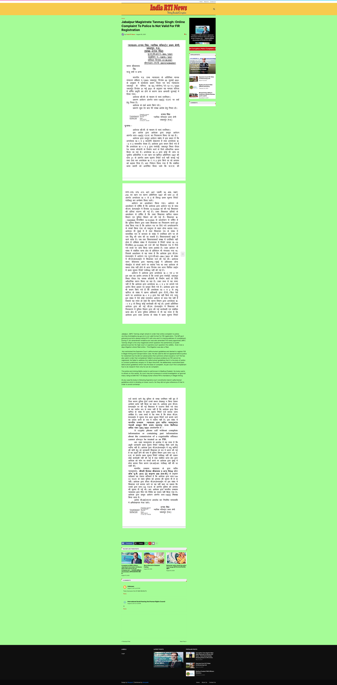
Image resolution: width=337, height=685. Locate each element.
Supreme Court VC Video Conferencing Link (206, 77)
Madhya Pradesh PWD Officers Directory (205, 85)
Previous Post (126, 641)
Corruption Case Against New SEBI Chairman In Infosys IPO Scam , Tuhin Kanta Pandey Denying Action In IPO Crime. (204, 655)
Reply (125, 593)
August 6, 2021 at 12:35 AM (134, 603)
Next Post (183, 641)
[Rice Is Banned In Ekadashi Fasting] (154, 558)
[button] (214, 9)
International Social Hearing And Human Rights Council (146, 601)
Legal (123, 653)
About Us (206, 1)
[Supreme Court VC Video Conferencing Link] (193, 79)
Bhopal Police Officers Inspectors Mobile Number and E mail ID (207, 94)
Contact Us (213, 1)
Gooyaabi (145, 682)
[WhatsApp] (146, 543)
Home (201, 1)
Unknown (131, 586)
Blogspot (130, 682)
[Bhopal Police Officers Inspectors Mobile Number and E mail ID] (193, 95)
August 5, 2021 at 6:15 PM (134, 588)
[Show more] (156, 543)
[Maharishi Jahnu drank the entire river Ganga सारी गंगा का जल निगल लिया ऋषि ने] (176, 558)
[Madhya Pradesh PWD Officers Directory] (193, 87)
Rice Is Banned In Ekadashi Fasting (152, 566)
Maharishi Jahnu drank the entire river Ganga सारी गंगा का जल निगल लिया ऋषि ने (176, 567)
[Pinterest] (149, 543)
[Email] (153, 543)
